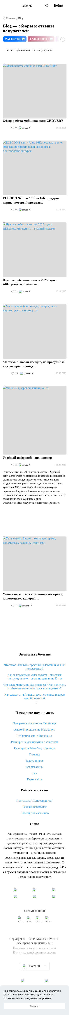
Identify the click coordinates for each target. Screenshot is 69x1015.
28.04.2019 (61, 605)
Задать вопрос (34, 760)
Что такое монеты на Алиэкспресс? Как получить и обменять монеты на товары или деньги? (34, 686)
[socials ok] (30, 920)
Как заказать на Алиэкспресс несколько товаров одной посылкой (34, 696)
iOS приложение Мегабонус (34, 735)
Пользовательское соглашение (33, 948)
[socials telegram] (48, 920)
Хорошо (34, 1006)
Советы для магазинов (34, 813)
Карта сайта (34, 779)
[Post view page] (35, 91)
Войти (58, 5)
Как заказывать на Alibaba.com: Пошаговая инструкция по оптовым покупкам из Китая (34, 676)
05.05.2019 (61, 373)
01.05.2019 (61, 464)
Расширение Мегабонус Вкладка (34, 748)
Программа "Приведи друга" (34, 800)
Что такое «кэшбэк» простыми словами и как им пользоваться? (34, 666)
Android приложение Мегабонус (34, 729)
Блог (35, 773)
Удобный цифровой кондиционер (27, 457)
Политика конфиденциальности (34, 952)
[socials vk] (20, 920)
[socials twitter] (39, 920)
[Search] (46, 6)
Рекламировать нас (35, 806)
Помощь (34, 754)
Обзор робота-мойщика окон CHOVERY (33, 120)
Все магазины (34, 766)
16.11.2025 (61, 127)
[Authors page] (6, 128)
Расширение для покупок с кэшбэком (34, 742)
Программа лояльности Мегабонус (34, 723)
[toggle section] (37, 703)
